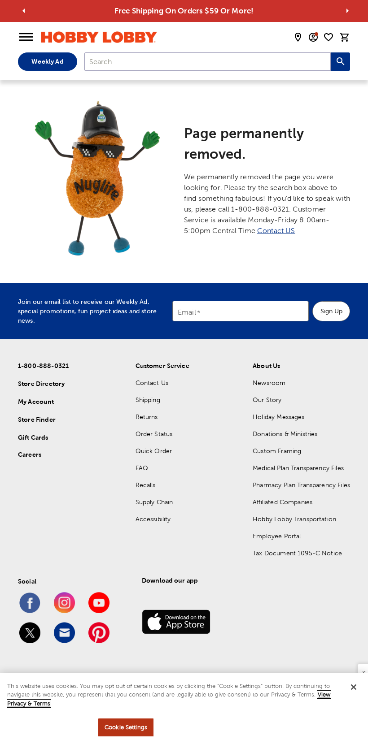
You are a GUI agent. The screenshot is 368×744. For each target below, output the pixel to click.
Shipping (148, 399)
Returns (147, 416)
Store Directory (41, 383)
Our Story (267, 399)
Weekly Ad (47, 61)
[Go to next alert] (347, 11)
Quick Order (154, 450)
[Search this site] (340, 61)
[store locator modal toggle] (298, 37)
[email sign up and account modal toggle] (313, 37)
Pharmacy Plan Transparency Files (301, 485)
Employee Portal (277, 536)
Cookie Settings (126, 727)
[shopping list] (328, 37)
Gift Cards (33, 437)
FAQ (142, 467)
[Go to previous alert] (24, 11)
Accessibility (153, 519)
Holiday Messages (278, 416)
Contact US (276, 230)
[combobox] (207, 61)
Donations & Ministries (285, 433)
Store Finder (37, 419)
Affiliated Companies (282, 502)
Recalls (146, 485)
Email (187, 312)
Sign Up (331, 311)
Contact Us (152, 382)
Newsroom (269, 382)
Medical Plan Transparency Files (298, 467)
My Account (36, 401)
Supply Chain (154, 502)
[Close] (354, 687)
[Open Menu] (26, 37)
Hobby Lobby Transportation (294, 519)
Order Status (154, 433)
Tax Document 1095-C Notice (297, 553)
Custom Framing (277, 450)
